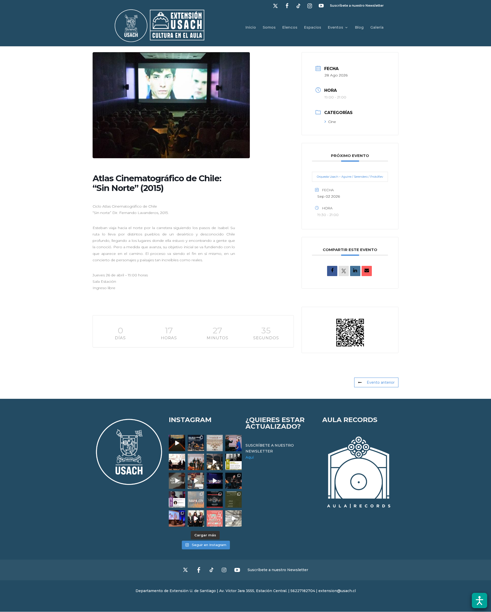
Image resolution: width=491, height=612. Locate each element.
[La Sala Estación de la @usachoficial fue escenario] (177, 462)
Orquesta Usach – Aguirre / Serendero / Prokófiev (350, 176)
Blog (359, 28)
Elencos (289, 28)
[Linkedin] (355, 271)
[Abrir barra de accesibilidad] (479, 600)
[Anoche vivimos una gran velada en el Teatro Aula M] (233, 481)
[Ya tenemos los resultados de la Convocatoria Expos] (233, 499)
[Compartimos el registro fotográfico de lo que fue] (233, 443)
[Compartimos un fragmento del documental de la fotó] (177, 481)
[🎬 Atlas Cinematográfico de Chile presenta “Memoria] (233, 462)
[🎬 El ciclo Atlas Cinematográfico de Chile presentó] (177, 518)
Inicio (251, 28)
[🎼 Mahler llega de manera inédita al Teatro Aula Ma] (196, 481)
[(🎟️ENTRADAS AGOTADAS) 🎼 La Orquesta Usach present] (196, 499)
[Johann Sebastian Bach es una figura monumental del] (196, 443)
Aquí (250, 457)
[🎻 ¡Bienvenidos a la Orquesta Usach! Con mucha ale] (196, 462)
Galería (377, 28)
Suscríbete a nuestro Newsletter (357, 5)
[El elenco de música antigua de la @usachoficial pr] (215, 443)
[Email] (367, 271)
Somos (269, 28)
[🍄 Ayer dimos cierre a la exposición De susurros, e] (196, 518)
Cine (332, 121)
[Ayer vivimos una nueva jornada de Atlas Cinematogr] (177, 443)
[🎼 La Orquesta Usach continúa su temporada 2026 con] (215, 499)
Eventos (335, 28)
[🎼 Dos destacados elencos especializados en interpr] (215, 518)
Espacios (312, 28)
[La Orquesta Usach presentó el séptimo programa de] (215, 462)
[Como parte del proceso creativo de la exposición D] (233, 518)
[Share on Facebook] (332, 271)
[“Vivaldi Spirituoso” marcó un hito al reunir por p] (215, 481)
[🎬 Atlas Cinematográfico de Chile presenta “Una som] (177, 499)
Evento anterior (381, 382)
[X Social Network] (344, 271)
